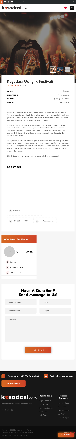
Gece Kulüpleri (64, 410)
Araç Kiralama (63, 403)
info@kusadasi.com (64, 376)
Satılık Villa (43, 404)
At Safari (61, 414)
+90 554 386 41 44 (29, 376)
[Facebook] (1, 2)
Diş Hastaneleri (45, 401)
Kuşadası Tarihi (13, 383)
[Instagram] (8, 2)
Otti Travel (43, 415)
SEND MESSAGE (38, 350)
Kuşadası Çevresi (46, 408)
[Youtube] (11, 2)
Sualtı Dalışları (63, 417)
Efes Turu (43, 411)
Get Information (66, 435)
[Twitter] (5, 2)
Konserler (62, 407)
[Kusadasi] (14, 8)
